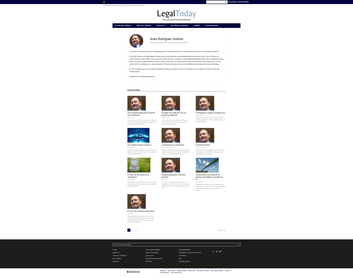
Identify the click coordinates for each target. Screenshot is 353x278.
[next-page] (140, 230)
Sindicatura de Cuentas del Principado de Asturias (203, 64)
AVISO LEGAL (172, 270)
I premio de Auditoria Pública (159, 69)
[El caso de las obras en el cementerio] (142, 165)
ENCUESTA (116, 252)
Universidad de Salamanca (192, 59)
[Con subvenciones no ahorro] (142, 135)
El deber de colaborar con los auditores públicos (174, 114)
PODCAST (116, 261)
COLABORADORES (185, 250)
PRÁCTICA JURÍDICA (152, 252)
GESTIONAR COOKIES (217, 270)
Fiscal (129, 141)
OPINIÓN (149, 261)
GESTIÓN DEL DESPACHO (154, 258)
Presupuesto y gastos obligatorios (210, 113)
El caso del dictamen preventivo (141, 211)
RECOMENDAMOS (184, 261)
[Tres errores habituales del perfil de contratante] (142, 103)
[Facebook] (213, 251)
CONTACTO (163, 270)
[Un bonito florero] (211, 135)
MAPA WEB (191, 270)
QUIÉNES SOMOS (182, 270)
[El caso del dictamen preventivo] (142, 201)
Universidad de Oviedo (153, 56)
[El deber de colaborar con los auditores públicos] (176, 103)
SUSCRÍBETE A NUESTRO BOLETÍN (190, 252)
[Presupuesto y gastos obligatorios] (211, 103)
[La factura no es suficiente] (176, 135)
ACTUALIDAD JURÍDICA (153, 250)
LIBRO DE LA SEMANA (120, 255)
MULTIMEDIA (117, 258)
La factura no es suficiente (173, 145)
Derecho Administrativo (201, 171)
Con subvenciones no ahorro (139, 145)
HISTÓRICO (182, 255)
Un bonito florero (203, 145)
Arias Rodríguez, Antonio (166, 39)
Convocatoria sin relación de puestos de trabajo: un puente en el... (209, 177)
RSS (180, 258)
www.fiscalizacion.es (148, 76)
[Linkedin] (216, 251)
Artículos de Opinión (132, 109)
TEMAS (115, 250)
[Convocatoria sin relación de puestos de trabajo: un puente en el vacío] (211, 165)
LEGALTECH (149, 255)
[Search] (225, 2)
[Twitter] (220, 251)
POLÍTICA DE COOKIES (202, 270)
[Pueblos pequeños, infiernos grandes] (176, 165)
